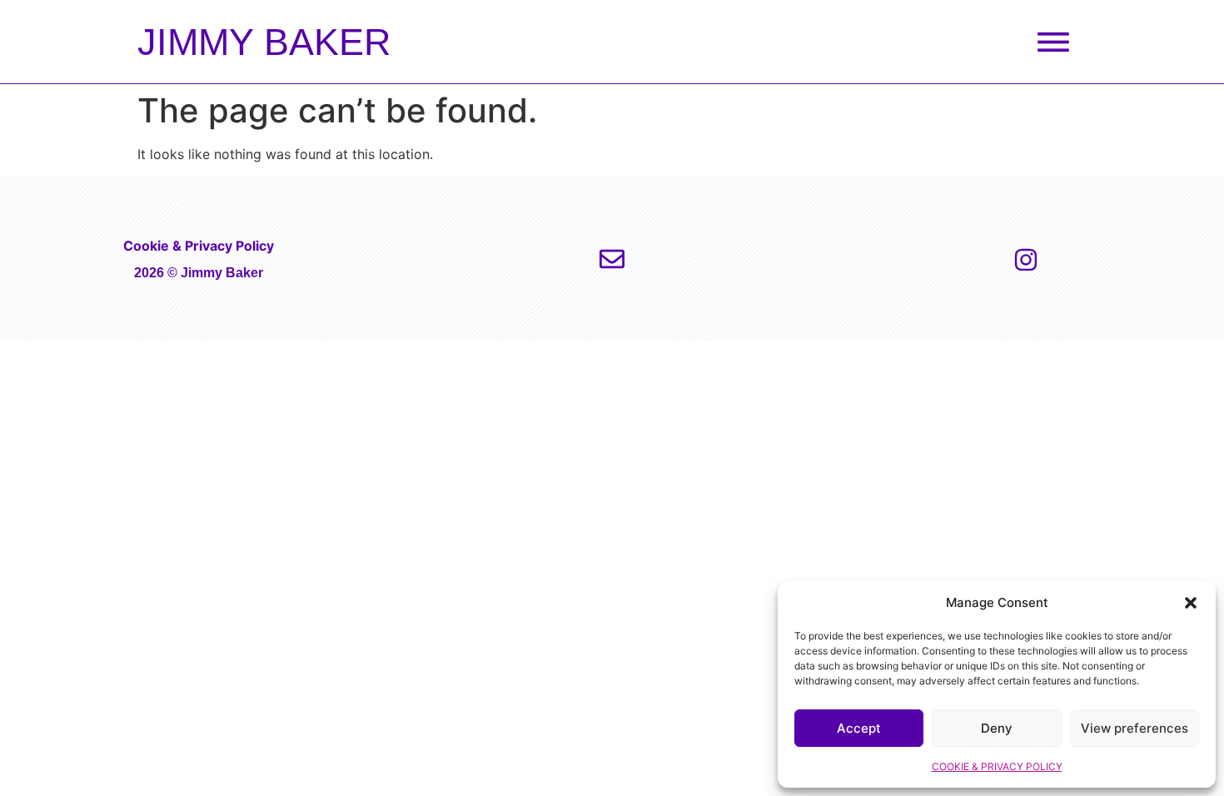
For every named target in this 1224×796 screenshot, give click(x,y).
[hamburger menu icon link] (1053, 42)
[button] (1190, 603)
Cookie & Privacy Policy (198, 245)
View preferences (1134, 728)
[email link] (612, 258)
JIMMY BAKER (264, 42)
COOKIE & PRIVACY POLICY (997, 766)
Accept (859, 728)
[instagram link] (1025, 259)
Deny (997, 728)
